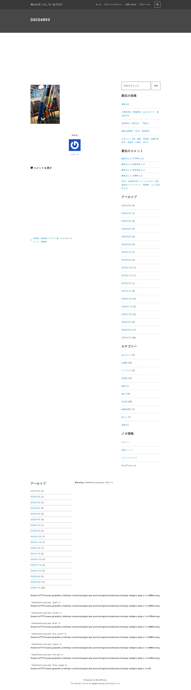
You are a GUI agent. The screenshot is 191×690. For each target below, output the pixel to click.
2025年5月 (126, 237)
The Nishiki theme (79, 683)
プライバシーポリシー (113, 4)
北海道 (124, 378)
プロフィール (144, 4)
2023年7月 (126, 283)
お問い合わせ (130, 4)
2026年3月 (126, 221)
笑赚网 (136, 176)
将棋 (123, 386)
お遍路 (124, 363)
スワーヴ (75, 154)
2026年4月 (126, 213)
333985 (136, 158)
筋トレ (124, 417)
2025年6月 (126, 229)
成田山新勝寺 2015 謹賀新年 (135, 131)
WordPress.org (128, 465)
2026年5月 (126, 206)
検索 (156, 86)
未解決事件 (126, 409)
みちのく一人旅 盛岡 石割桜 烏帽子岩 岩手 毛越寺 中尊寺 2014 (140, 141)
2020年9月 (126, 322)
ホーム (98, 4)
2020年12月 (127, 299)
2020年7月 (126, 338)
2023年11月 (127, 275)
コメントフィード (129, 458)
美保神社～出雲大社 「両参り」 (136, 123)
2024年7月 (126, 252)
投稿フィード (127, 450)
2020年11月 (127, 307)
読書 (123, 425)
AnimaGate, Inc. (113, 683)
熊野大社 (125, 104)
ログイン (125, 442)
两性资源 (136, 170)
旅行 (123, 394)
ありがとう (126, 355)
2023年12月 (127, 268)
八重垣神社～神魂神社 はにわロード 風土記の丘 (140, 114)
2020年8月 (126, 330)
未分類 (124, 402)
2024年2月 (126, 260)
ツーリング (126, 370)
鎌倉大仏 (125, 158)
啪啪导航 (136, 164)
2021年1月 (126, 291)
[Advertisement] (95, 57)
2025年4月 (126, 244)
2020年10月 (127, 314)
